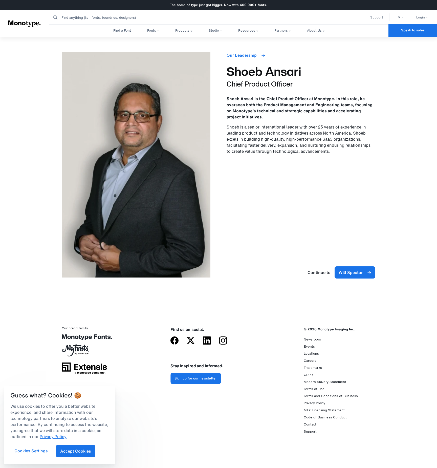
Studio (214, 30)
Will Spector (351, 272)
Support (376, 17)
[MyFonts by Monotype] (84, 352)
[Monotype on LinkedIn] (207, 341)
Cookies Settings (31, 451)
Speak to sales (413, 30)
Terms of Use (314, 389)
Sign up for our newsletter (195, 378)
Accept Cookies (75, 451)
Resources (246, 30)
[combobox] (101, 17)
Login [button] (420, 17)
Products (182, 30)
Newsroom (312, 339)
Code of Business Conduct (325, 417)
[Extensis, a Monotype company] (84, 370)
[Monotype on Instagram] (223, 341)
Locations (311, 353)
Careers (310, 360)
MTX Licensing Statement (324, 410)
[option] (399, 16)
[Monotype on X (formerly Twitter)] (191, 341)
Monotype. (24, 23)
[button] (399, 16)
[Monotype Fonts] (84, 339)
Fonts (151, 30)
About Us (314, 30)
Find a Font (122, 30)
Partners (281, 30)
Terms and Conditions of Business (331, 396)
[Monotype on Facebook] (174, 341)
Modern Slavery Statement (325, 381)
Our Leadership (242, 55)
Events (309, 346)
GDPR (308, 374)
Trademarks (313, 367)
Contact (310, 424)
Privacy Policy (314, 403)
